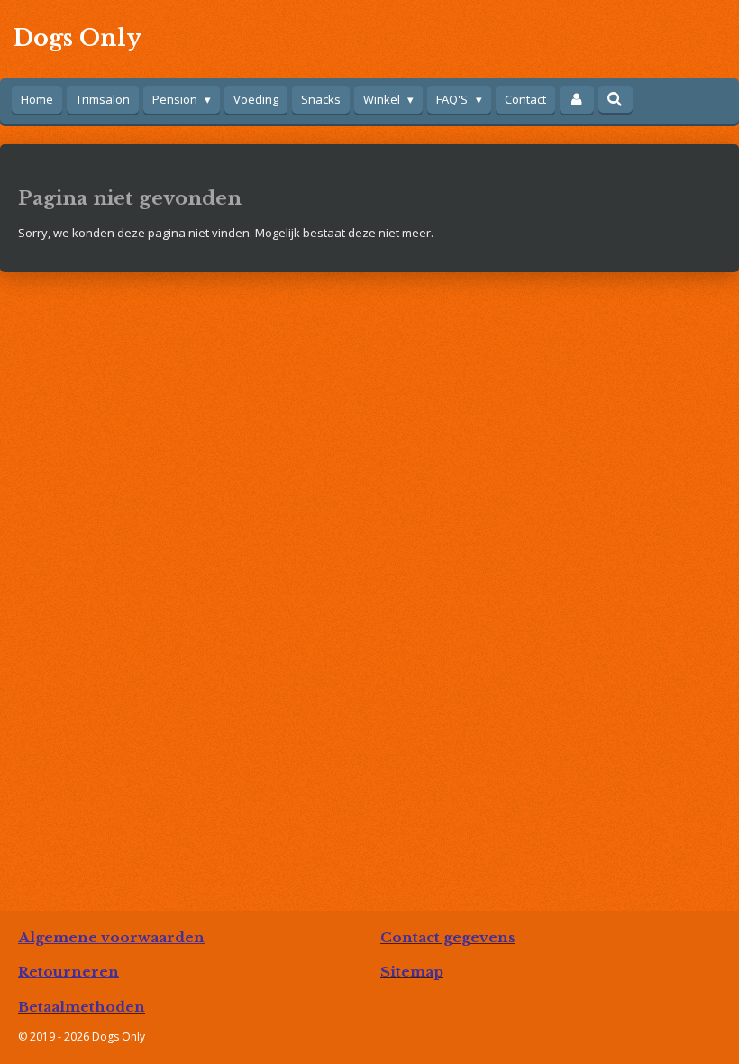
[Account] (577, 100)
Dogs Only (77, 38)
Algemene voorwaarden (111, 937)
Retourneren (68, 971)
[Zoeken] (615, 99)
